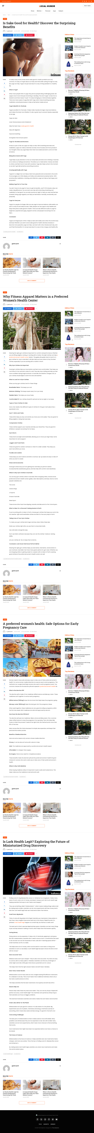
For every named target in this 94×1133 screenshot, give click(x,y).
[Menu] (3, 5)
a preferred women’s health (47, 686)
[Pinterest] (4, 94)
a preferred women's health (11, 776)
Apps (54, 11)
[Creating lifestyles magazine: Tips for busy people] (69, 56)
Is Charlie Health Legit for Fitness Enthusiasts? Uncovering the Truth (11, 271)
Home (32, 11)
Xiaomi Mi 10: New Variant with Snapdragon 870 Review (78, 137)
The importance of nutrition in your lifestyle (82, 38)
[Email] (4, 98)
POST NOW (87, 5)
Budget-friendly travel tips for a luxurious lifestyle (82, 46)
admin (71, 94)
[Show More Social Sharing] (36, 35)
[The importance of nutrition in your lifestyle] (69, 40)
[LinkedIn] (4, 90)
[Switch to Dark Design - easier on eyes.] (89, 1)
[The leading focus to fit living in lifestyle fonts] (69, 64)
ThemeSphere (55, 1128)
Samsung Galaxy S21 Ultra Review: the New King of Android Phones (78, 114)
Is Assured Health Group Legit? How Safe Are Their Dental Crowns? (31, 271)
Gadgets (61, 11)
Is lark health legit (19, 922)
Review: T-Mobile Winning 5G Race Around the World (78, 91)
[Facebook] (4, 83)
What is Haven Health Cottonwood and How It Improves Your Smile (50, 271)
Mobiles (39, 11)
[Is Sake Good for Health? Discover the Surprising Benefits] (32, 57)
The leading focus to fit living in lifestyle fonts (82, 62)
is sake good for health (27, 126)
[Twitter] (4, 87)
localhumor (20, 231)
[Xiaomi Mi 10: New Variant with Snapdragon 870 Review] (78, 127)
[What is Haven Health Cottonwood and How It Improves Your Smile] (52, 263)
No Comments (26, 31)
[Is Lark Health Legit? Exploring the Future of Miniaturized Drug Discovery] (32, 876)
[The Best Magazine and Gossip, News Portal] (47, 6)
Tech (5, 19)
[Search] (91, 1)
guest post (9, 31)
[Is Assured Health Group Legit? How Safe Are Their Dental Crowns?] (32, 263)
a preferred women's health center (12, 559)
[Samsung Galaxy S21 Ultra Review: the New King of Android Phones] (78, 104)
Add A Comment (31, 280)
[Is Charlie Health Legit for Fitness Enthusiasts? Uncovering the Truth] (12, 263)
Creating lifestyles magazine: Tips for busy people (82, 54)
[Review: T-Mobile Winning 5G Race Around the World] (78, 81)
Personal (47, 11)
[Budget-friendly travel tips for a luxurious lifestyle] (69, 48)
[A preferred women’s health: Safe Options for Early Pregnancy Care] (32, 658)
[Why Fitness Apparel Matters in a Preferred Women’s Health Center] (32, 331)
